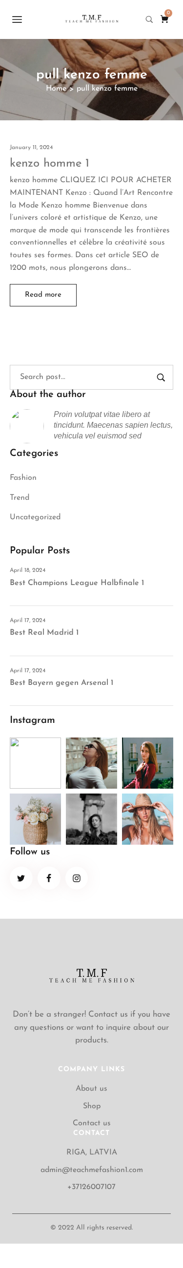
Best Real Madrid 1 (44, 633)
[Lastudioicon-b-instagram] (76, 878)
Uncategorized (35, 517)
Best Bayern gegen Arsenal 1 (61, 683)
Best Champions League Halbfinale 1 (77, 583)
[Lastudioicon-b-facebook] (49, 878)
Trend (19, 498)
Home (56, 89)
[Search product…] (149, 19)
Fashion (23, 478)
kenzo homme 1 (49, 164)
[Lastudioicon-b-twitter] (21, 878)
